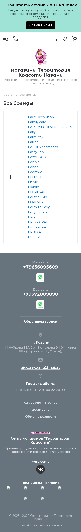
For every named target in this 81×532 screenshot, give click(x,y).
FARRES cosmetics (43, 147)
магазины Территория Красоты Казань (40, 72)
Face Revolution (41, 117)
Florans (33, 187)
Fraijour (34, 217)
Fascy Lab (36, 152)
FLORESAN (37, 192)
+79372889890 (40, 294)
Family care (37, 122)
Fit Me (33, 182)
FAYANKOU (37, 157)
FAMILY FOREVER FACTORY (50, 127)
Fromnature (37, 227)
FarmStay (35, 137)
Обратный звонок (40, 321)
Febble (34, 162)
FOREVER (36, 202)
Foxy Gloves (37, 212)
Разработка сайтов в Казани (40, 525)
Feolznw (35, 172)
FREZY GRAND (40, 222)
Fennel (33, 167)
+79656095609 (40, 267)
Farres (33, 142)
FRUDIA (34, 232)
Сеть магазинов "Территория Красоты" (40, 440)
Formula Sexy (39, 207)
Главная (8, 94)
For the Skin (37, 197)
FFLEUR (34, 177)
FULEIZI (34, 237)
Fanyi (32, 132)
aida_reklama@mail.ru (40, 367)
